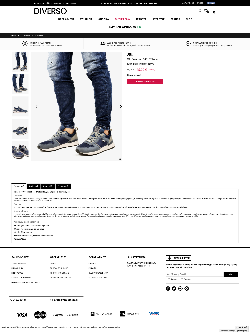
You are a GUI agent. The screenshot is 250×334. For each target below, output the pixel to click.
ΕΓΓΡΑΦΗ (92, 268)
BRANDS (175, 19)
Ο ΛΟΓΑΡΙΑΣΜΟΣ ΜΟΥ (98, 273)
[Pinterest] (186, 289)
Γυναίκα (187, 279)
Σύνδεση (200, 3)
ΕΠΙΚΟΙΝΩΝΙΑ (17, 268)
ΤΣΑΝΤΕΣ (141, 19)
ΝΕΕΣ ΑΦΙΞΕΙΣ (66, 19)
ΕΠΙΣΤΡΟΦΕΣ (17, 273)
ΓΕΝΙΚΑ (53, 263)
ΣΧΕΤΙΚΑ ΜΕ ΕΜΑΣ (19, 263)
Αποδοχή (242, 327)
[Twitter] (175, 289)
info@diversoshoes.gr (66, 300)
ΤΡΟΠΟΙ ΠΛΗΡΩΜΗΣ (59, 268)
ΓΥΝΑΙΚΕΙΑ (86, 19)
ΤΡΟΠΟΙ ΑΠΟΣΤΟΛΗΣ (59, 273)
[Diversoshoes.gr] (50, 11)
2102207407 (19, 300)
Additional (33, 186)
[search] (200, 11)
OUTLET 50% (122, 19)
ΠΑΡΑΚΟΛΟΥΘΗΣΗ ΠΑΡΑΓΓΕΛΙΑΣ (25, 282)
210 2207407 (56, 3)
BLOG (189, 19)
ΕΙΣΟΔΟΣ (92, 263)
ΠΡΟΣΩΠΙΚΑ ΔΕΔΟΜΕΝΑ (60, 278)
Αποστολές (48, 186)
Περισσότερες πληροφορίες (234, 331)
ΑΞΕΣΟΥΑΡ (158, 19)
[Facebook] (169, 289)
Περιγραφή (19, 186)
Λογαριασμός (188, 3)
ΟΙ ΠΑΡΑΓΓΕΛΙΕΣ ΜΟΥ (98, 278)
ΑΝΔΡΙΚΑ (103, 19)
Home (13, 35)
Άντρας (174, 279)
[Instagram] (181, 289)
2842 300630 (70, 3)
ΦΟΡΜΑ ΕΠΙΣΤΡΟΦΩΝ (21, 278)
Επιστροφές (63, 186)
